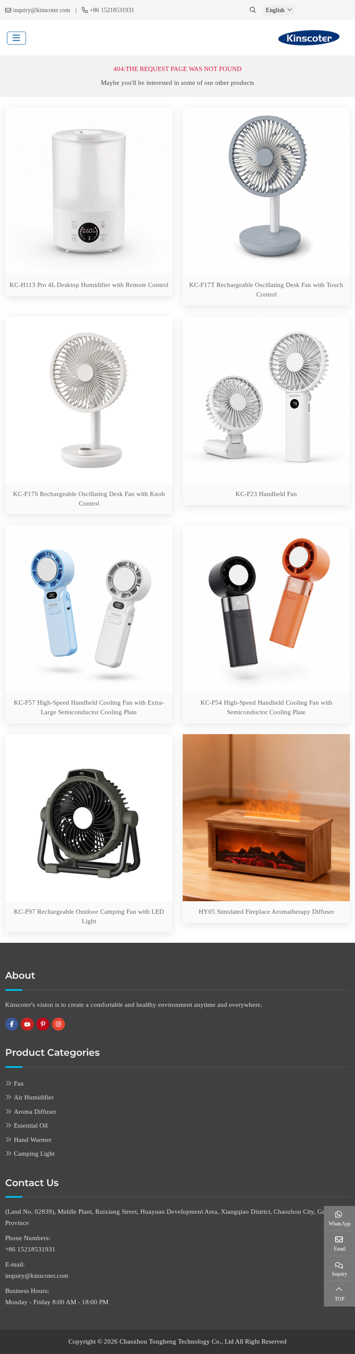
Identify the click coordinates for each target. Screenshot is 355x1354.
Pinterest (42, 1024)
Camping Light (34, 1153)
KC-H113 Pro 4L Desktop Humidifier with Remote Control (89, 284)
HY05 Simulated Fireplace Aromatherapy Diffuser (266, 911)
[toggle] (16, 38)
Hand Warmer (33, 1139)
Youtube (27, 1024)
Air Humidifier (34, 1097)
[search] (253, 10)
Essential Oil (31, 1125)
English (275, 10)
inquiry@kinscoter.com (41, 10)
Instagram (58, 1024)
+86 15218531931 (112, 10)
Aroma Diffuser (35, 1111)
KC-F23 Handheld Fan (266, 493)
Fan (19, 1083)
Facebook (11, 1024)
